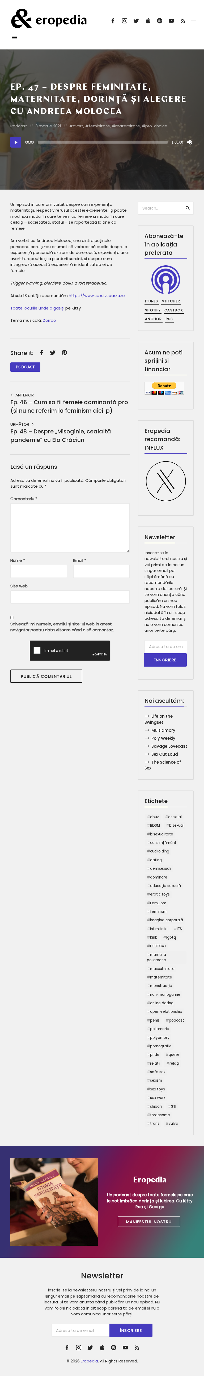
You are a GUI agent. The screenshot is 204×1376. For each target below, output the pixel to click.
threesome (160, 1115)
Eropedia (89, 1361)
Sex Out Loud (164, 754)
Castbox (173, 310)
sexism (156, 1080)
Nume (17, 560)
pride (154, 1054)
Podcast (18, 126)
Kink (153, 937)
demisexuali (160, 868)
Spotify (153, 310)
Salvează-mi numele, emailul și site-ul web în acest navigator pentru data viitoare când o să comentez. (62, 627)
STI (173, 1106)
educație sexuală (165, 885)
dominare (158, 877)
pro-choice (156, 126)
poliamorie (159, 1028)
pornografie (161, 1046)
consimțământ (163, 842)
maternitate (127, 126)
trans (154, 1123)
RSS (169, 319)
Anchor (153, 319)
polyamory (159, 1037)
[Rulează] (15, 142)
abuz (154, 816)
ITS (179, 928)
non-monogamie (165, 994)
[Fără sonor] (190, 142)
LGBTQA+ (158, 946)
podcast (176, 1020)
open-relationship (166, 1011)
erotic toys (160, 894)
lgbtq (171, 937)
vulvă (173, 1123)
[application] (102, 142)
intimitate (159, 928)
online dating (161, 1003)
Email (79, 560)
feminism (158, 911)
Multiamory (163, 730)
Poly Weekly (163, 738)
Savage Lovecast (169, 746)
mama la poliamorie (156, 957)
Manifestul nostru (149, 1221)
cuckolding (159, 851)
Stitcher (171, 301)
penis (155, 1020)
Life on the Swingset (158, 719)
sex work (157, 1097)
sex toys (157, 1089)
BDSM (155, 825)
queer (174, 1054)
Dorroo (49, 320)
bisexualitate (161, 834)
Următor (20, 424)
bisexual (176, 825)
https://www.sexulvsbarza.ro (97, 295)
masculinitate (162, 968)
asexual (175, 816)
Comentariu (23, 498)
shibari (156, 1106)
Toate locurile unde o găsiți (37, 308)
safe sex (157, 1071)
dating (156, 860)
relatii (155, 1063)
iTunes (151, 301)
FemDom (158, 903)
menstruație (161, 985)
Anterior (24, 395)
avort (78, 126)
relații (174, 1063)
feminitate (99, 126)
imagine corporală (166, 920)
